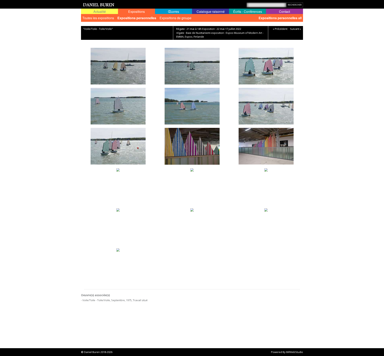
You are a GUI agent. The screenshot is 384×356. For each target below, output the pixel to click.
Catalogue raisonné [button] (211, 11)
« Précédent (280, 29)
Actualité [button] (99, 11)
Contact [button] (284, 11)
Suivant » (295, 29)
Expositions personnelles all (280, 18)
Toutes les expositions (98, 18)
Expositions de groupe (175, 18)
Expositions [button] (136, 11)
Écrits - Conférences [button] (247, 11)
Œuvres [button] (173, 11)
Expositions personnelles (136, 18)
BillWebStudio (294, 352)
